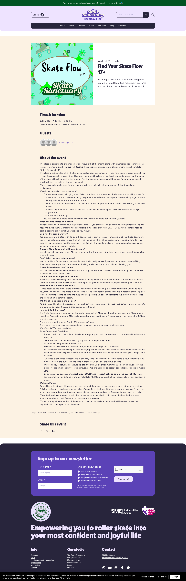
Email (41, 480)
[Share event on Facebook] (41, 431)
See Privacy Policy (63, 578)
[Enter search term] (146, 15)
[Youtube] (110, 568)
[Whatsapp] (104, 568)
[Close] (182, 576)
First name (43, 467)
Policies (34, 568)
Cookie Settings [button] (147, 576)
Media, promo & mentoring (42, 560)
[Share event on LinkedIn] (53, 431)
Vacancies (35, 565)
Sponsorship (36, 563)
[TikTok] (122, 568)
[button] (153, 15)
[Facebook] (128, 568)
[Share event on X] (47, 431)
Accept (175, 576)
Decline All (162, 576)
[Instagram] (116, 568)
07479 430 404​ (108, 555)
